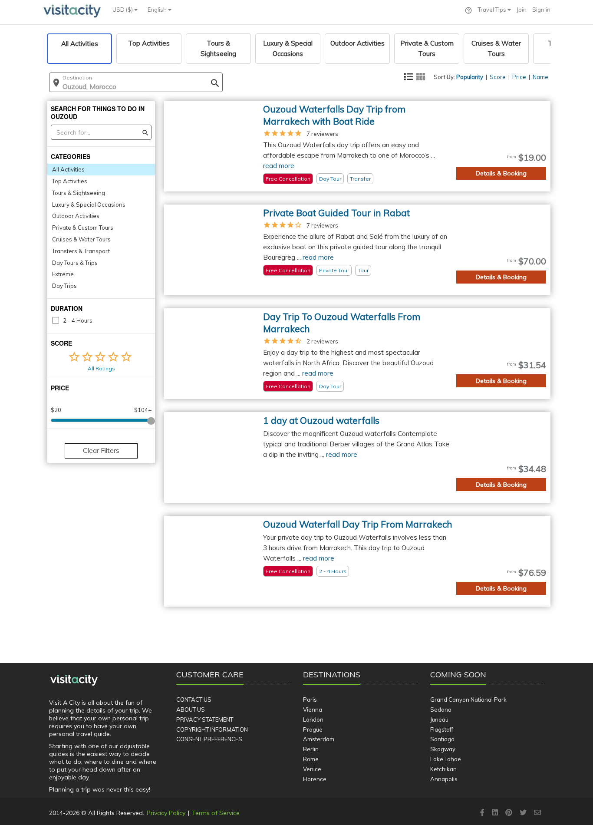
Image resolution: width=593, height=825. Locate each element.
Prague (313, 729)
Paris (310, 699)
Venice (312, 769)
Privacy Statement (204, 719)
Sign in (541, 9)
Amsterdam (318, 739)
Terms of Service (216, 813)
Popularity (469, 76)
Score (498, 76)
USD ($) (123, 9)
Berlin (311, 749)
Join (522, 9)
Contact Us (193, 699)
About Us (190, 709)
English (158, 9)
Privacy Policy (166, 813)
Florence (314, 779)
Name (540, 76)
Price (519, 76)
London (313, 719)
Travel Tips (492, 9)
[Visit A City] (74, 680)
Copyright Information (212, 729)
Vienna (312, 709)
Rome (311, 759)
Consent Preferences (209, 739)
